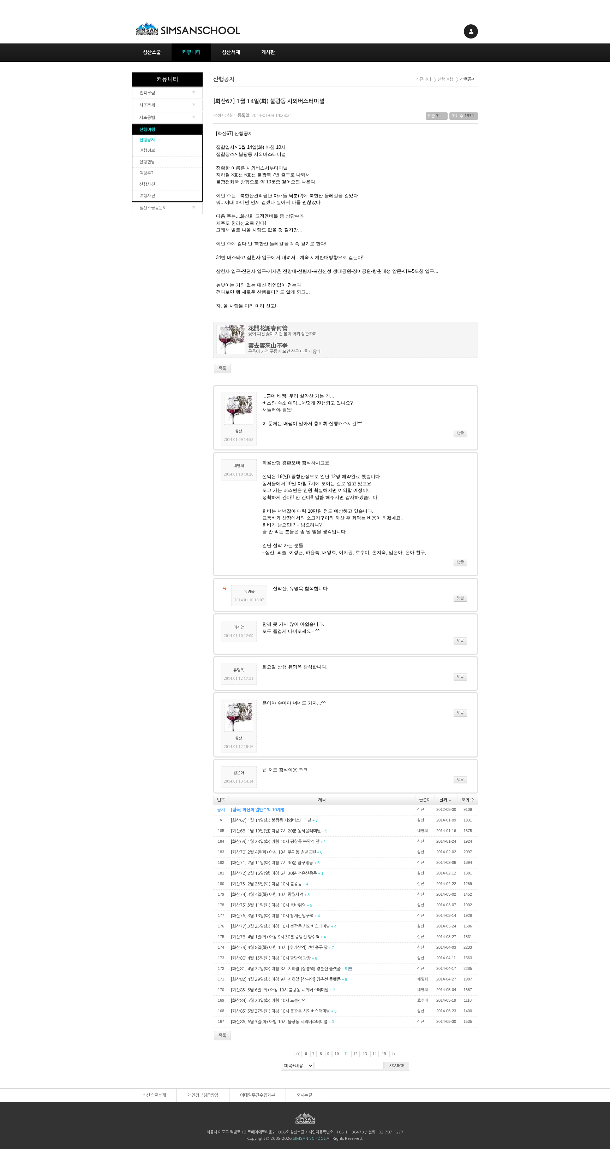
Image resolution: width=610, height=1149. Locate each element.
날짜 (443, 800)
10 (337, 1054)
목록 (222, 1035)
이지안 (238, 627)
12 (355, 1054)
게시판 (268, 52)
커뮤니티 (191, 52)
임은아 (238, 773)
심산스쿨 (152, 52)
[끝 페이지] (393, 1054)
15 (384, 1054)
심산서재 (231, 52)
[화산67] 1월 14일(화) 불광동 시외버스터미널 (268, 101)
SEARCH (397, 1066)
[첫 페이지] (298, 1054)
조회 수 (467, 800)
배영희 (238, 466)
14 (374, 1054)
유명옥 (249, 592)
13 (365, 1054)
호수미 (422, 1000)
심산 (231, 115)
